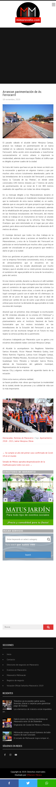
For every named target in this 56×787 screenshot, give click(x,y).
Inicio (9, 654)
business (25, 544)
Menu (53, 4)
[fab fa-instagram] (10, 755)
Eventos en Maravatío (16, 670)
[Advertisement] (28, 56)
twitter (28, 783)
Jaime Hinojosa (20, 441)
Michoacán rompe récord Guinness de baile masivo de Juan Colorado (32, 733)
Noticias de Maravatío (23, 438)
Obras (30, 441)
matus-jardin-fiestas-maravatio (28, 499)
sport (19, 544)
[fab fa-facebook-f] (5, 755)
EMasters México (34, 775)
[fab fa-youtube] (16, 755)
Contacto (11, 659)
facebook (9, 783)
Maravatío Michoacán (16, 675)
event (32, 544)
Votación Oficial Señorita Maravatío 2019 (25, 685)
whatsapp (46, 783)
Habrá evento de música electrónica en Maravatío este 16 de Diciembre (31, 720)
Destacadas (8, 438)
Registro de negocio (15, 680)
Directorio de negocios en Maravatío (23, 664)
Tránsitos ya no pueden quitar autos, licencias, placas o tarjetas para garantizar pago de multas (32, 703)
